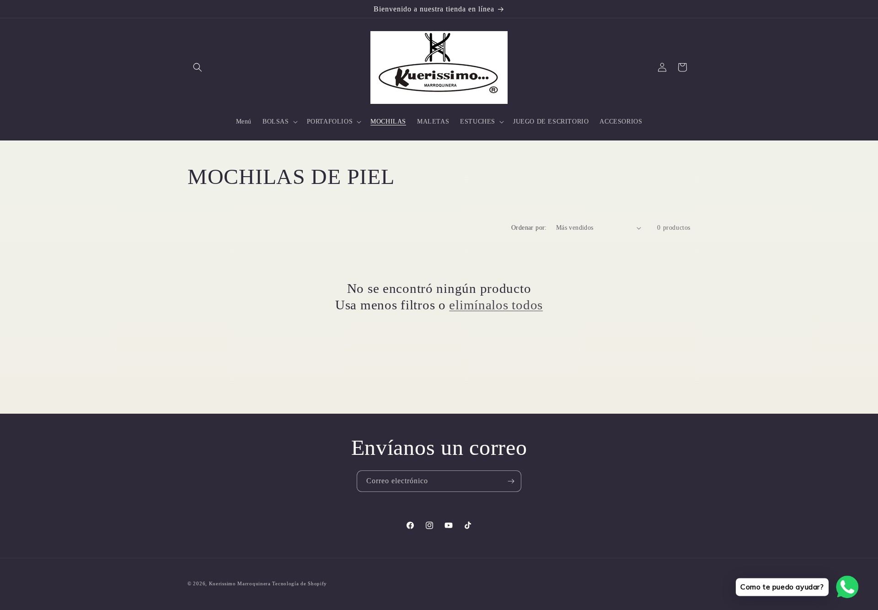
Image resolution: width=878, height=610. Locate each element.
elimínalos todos (496, 304)
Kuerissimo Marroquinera (241, 583)
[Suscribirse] (511, 481)
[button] (197, 67)
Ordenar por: (529, 227)
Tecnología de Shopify (299, 583)
